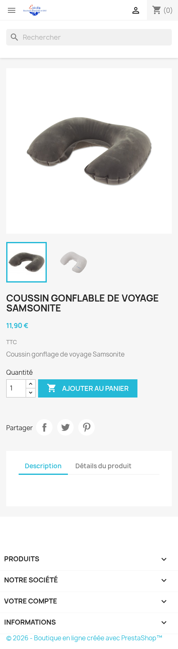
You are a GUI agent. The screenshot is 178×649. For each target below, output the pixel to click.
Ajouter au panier (88, 388)
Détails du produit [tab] (103, 466)
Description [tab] (43, 466)
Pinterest (86, 427)
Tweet (65, 427)
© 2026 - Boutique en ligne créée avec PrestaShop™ (84, 638)
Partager (44, 427)
